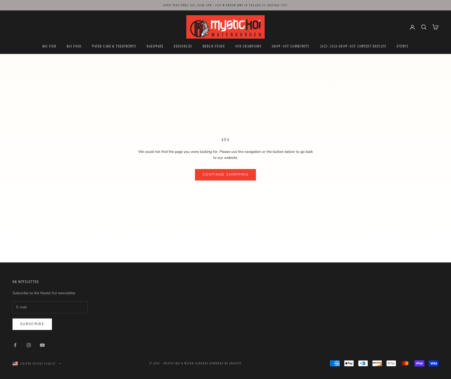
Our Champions (248, 46)
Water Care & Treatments (114, 46)
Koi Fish (49, 46)
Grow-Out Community (291, 46)
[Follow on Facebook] (15, 345)
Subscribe (32, 324)
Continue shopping (225, 174)
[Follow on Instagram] (28, 345)
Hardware (155, 46)
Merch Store (214, 46)
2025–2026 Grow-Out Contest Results (353, 46)
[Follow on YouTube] (42, 345)
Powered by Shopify (226, 363)
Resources (183, 46)
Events (402, 46)
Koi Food (74, 46)
